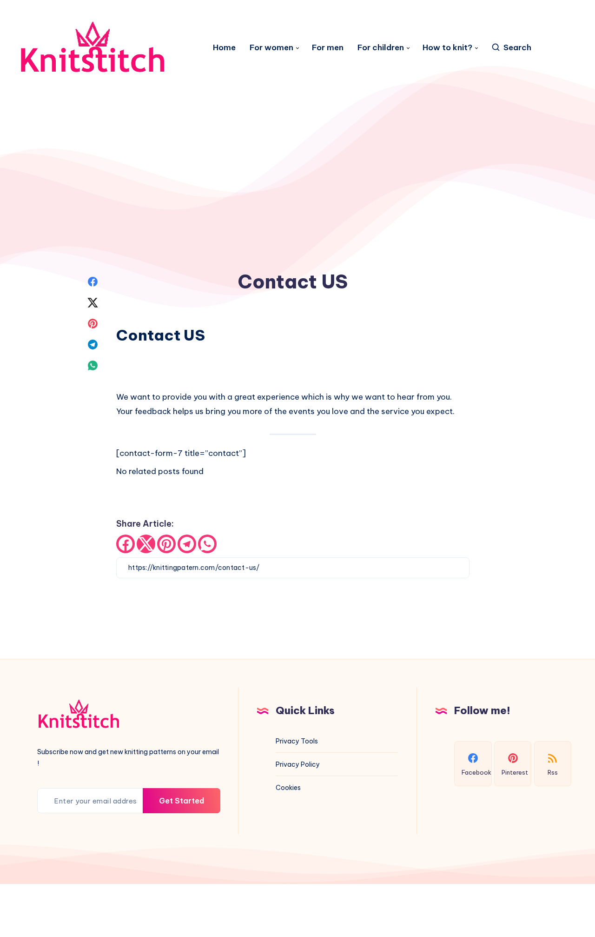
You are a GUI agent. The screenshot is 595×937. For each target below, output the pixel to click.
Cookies (288, 787)
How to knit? (447, 48)
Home (224, 48)
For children (380, 48)
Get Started (181, 800)
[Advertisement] (297, 122)
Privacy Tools (297, 741)
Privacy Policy (298, 764)
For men (328, 48)
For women (271, 48)
